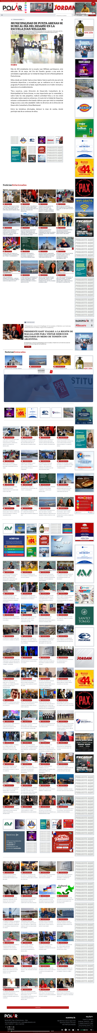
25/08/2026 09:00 (9, 872)
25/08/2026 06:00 (63, 872)
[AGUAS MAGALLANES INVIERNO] (84, 57)
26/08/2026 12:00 (27, 636)
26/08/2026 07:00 (45, 657)
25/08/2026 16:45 (9, 764)
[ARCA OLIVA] (84, 37)
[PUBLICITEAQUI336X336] (84, 296)
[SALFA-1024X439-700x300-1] (41, 12)
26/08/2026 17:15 (63, 593)
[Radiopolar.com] (2, 15)
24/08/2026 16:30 (27, 989)
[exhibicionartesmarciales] (29, 894)
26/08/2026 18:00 (27, 593)
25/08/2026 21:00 (9, 721)
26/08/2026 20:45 (62, 251)
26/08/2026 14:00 (63, 614)
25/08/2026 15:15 (9, 785)
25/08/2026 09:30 (63, 806)
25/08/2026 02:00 (63, 895)
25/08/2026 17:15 (45, 742)
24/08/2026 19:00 (9, 966)
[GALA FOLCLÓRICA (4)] (11, 613)
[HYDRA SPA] (84, 751)
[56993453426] (25, 3)
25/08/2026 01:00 (9, 919)
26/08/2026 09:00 (9, 657)
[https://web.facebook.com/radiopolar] (25, 5)
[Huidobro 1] (11, 894)
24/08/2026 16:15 (45, 989)
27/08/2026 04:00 (9, 461)
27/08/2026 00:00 (62, 227)
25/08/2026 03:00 (45, 895)
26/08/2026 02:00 (63, 678)
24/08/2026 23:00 (45, 919)
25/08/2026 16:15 (27, 764)
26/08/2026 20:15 (28, 508)
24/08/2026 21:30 (9, 942)
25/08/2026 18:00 (9, 742)
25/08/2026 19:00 (63, 721)
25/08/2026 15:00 (27, 785)
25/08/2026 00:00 (27, 919)
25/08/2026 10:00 (45, 806)
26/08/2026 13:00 (9, 636)
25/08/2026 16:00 (45, 764)
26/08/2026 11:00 (45, 636)
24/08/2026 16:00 (63, 989)
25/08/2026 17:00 (63, 742)
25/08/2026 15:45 (63, 764)
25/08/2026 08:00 (27, 872)
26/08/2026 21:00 (44, 251)
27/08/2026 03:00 (8, 227)
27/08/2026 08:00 (9, 437)
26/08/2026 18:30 (63, 572)
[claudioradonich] (47, 613)
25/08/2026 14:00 (45, 785)
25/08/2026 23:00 (45, 700)
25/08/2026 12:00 (9, 806)
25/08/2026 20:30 (27, 721)
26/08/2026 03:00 (45, 678)
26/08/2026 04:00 (27, 678)
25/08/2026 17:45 (27, 742)
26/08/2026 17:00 (9, 614)
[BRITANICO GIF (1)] (84, 730)
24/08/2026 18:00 (27, 966)
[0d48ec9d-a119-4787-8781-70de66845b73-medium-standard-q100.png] (12, 11)
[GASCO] (84, 513)
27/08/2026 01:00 (44, 227)
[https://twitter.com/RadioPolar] (25, 7)
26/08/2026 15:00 (45, 614)
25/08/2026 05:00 (9, 895)
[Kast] (13, 339)
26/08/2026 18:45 (45, 572)
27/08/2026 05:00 (64, 437)
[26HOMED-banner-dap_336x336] (61, 556)
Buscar (92, 15)
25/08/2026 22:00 (63, 700)
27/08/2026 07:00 (28, 437)
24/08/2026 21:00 (27, 942)
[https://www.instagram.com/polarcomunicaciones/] (25, 10)
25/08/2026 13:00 (63, 785)
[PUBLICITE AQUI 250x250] (84, 982)
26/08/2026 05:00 (9, 678)
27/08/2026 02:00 (26, 227)
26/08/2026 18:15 (9, 593)
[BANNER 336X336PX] (84, 276)
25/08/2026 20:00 (45, 721)
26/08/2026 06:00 (63, 657)
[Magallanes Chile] (47, 894)
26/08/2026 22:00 (26, 251)
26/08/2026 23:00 (8, 251)
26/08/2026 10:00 (63, 636)
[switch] (74, 1030)
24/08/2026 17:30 (45, 966)
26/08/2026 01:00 (9, 700)
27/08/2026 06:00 (30, 322)
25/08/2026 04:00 (27, 895)
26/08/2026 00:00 (27, 700)
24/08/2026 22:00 (63, 919)
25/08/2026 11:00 (27, 806)
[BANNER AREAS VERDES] (84, 582)
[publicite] (84, 256)
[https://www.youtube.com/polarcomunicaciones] (25, 12)
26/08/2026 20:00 (36, 366)
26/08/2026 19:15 (9, 572)
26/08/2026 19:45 (64, 508)
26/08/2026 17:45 (45, 593)
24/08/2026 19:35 (63, 942)
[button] (93, 4)
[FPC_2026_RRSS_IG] (65, 894)
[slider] (11, 1031)
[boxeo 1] (65, 613)
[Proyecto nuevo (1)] (65, 12)
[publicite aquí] (84, 900)
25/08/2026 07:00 (45, 872)
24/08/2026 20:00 (45, 942)
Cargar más (37, 1007)
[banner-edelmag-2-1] (14, 556)
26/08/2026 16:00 (27, 614)
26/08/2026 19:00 (60, 366)
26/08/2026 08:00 (27, 657)
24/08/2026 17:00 (63, 966)
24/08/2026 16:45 (9, 989)
